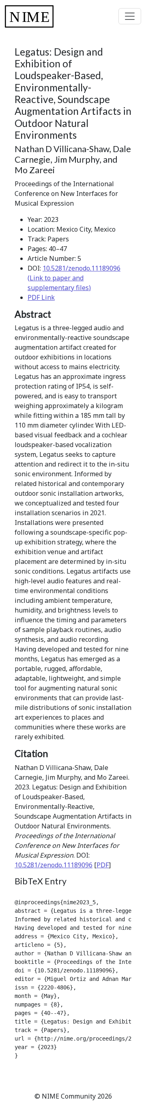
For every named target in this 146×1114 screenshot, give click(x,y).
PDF (103, 864)
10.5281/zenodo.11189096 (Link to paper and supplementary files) (74, 278)
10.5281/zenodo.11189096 (53, 864)
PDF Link (41, 297)
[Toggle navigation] (129, 16)
